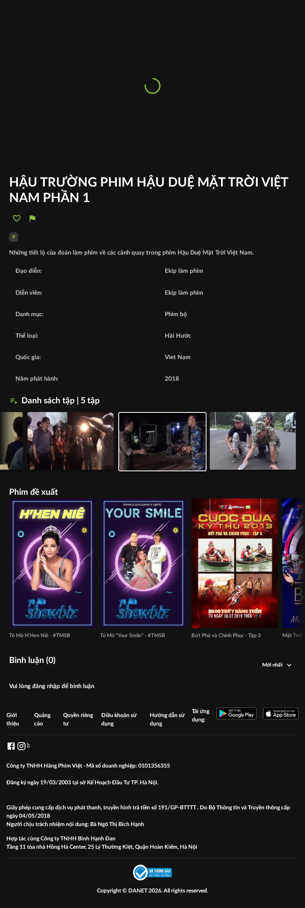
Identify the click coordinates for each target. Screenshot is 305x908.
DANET (138, 891)
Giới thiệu (12, 720)
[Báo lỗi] (32, 218)
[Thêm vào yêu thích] (17, 218)
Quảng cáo (42, 720)
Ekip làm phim (184, 293)
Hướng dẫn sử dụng (167, 720)
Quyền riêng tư (78, 720)
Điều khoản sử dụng (119, 720)
